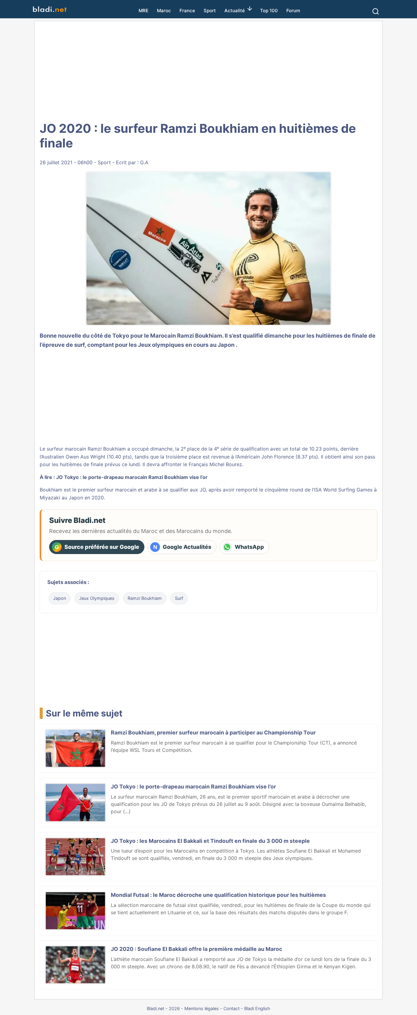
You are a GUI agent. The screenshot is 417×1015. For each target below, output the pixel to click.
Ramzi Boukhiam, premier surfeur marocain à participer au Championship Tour (213, 732)
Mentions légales (201, 1008)
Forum (293, 10)
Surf (179, 598)
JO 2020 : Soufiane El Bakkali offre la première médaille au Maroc (196, 949)
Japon (59, 598)
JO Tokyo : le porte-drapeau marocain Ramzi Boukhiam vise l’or (132, 477)
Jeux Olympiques (96, 598)
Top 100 (269, 10)
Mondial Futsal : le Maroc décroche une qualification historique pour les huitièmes (218, 895)
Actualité (234, 10)
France (187, 10)
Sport (210, 10)
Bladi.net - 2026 (163, 1008)
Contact (231, 1008)
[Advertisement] (215, 70)
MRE (143, 10)
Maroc (164, 10)
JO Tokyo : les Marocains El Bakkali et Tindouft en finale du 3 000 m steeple (210, 841)
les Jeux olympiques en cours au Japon (181, 344)
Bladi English (257, 1008)
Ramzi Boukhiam (199, 335)
